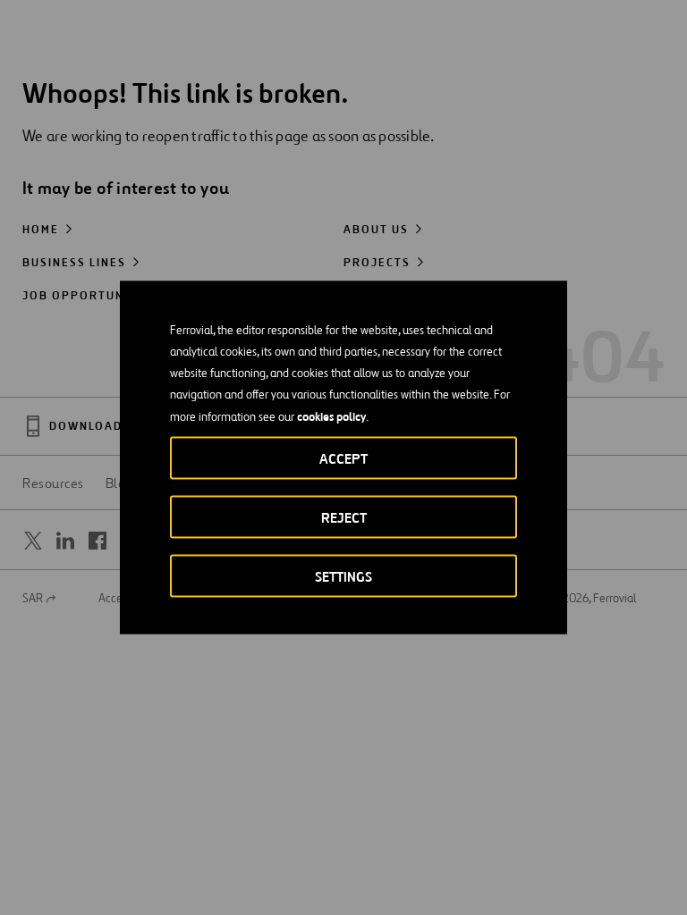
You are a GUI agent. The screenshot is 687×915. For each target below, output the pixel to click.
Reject (344, 517)
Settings (343, 576)
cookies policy (331, 416)
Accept (343, 458)
